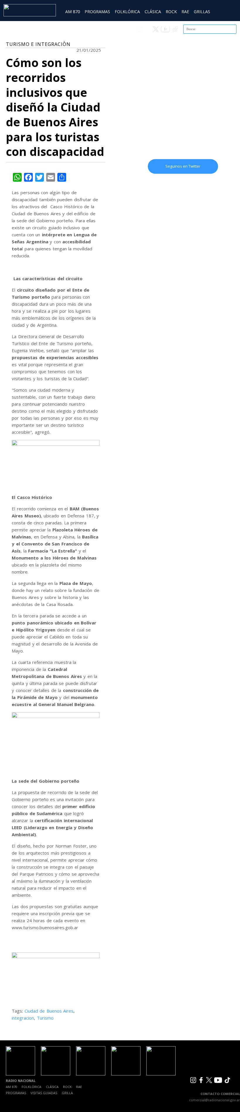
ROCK (171, 11)
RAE (185, 11)
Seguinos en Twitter (182, 166)
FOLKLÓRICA (127, 11)
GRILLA (67, 1093)
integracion (23, 1018)
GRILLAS (202, 11)
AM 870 (72, 11)
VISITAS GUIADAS (43, 1093)
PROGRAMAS (97, 11)
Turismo (45, 1018)
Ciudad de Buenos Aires (49, 1011)
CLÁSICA (153, 11)
